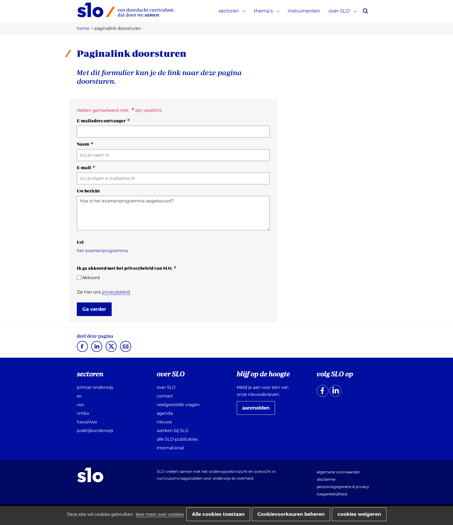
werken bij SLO (172, 430)
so (79, 396)
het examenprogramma (102, 250)
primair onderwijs (95, 387)
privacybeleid (116, 292)
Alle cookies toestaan (218, 514)
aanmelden (258, 410)
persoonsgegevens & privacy (343, 486)
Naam (85, 144)
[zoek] (365, 11)
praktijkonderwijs (95, 430)
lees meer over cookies (160, 514)
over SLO (339, 11)
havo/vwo (87, 421)
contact (165, 396)
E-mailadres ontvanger (103, 120)
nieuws (164, 421)
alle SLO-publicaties (177, 439)
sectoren (229, 11)
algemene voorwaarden (338, 472)
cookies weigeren (359, 514)
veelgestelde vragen (178, 404)
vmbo (83, 413)
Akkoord (91, 277)
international (170, 447)
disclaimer (326, 479)
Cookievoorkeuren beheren (291, 514)
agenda (165, 413)
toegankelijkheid (332, 494)
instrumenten (304, 11)
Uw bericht (88, 191)
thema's (263, 11)
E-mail (86, 167)
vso (80, 404)
